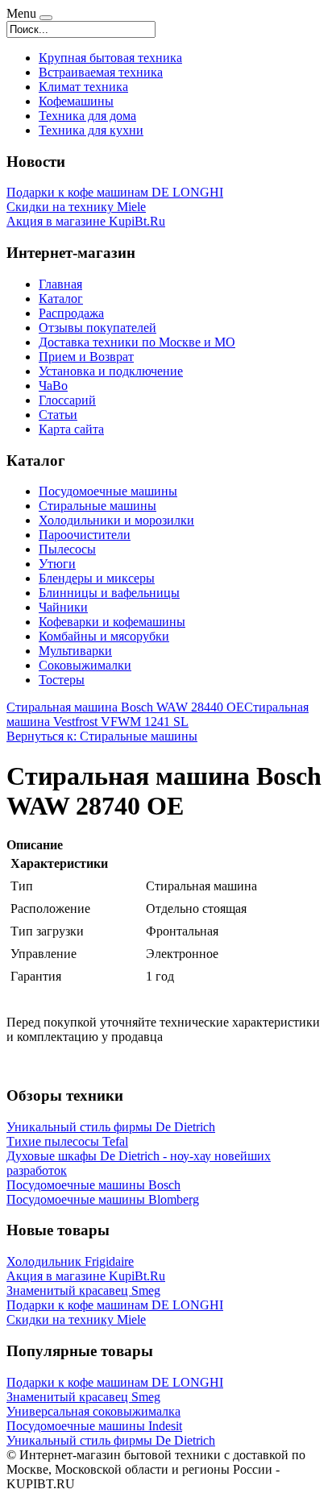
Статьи (58, 414)
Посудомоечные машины (108, 491)
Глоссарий (67, 400)
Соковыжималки (85, 665)
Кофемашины (76, 101)
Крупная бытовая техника (110, 57)
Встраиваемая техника (101, 72)
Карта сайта (71, 429)
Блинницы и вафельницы (109, 592)
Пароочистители (85, 534)
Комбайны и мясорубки (104, 636)
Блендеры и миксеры (97, 578)
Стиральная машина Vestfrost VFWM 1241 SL (157, 714)
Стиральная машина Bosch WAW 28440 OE (125, 707)
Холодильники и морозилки (116, 520)
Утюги (57, 563)
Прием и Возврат (86, 356)
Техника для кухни (91, 130)
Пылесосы (67, 549)
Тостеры (62, 680)
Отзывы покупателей (97, 327)
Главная (60, 284)
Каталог (61, 298)
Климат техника (83, 86)
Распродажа (71, 313)
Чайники (63, 607)
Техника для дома (87, 115)
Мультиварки (75, 651)
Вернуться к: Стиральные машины (101, 736)
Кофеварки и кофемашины (112, 621)
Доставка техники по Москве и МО (137, 342)
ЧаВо (53, 385)
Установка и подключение (111, 371)
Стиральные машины (97, 505)
